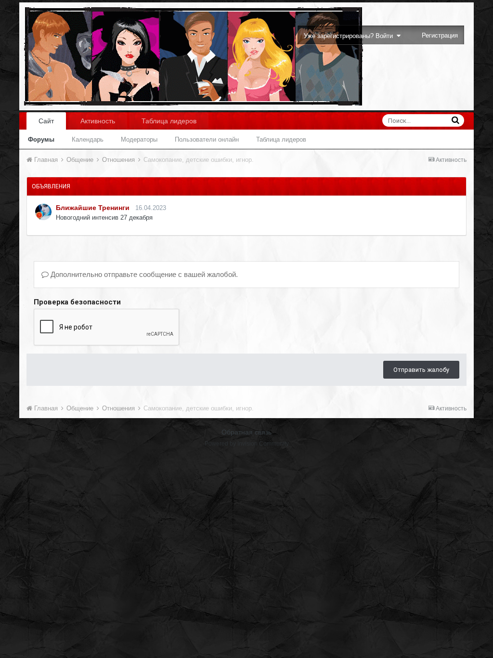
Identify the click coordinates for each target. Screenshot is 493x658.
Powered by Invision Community (247, 443)
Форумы (41, 139)
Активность (97, 121)
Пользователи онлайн (207, 139)
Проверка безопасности (77, 302)
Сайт (46, 121)
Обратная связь (246, 432)
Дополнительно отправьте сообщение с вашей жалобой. (143, 274)
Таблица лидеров (281, 139)
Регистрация (440, 35)
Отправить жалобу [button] (421, 369)
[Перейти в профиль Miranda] (43, 212)
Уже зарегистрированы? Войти (350, 35)
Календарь (88, 139)
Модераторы (139, 139)
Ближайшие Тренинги (93, 207)
